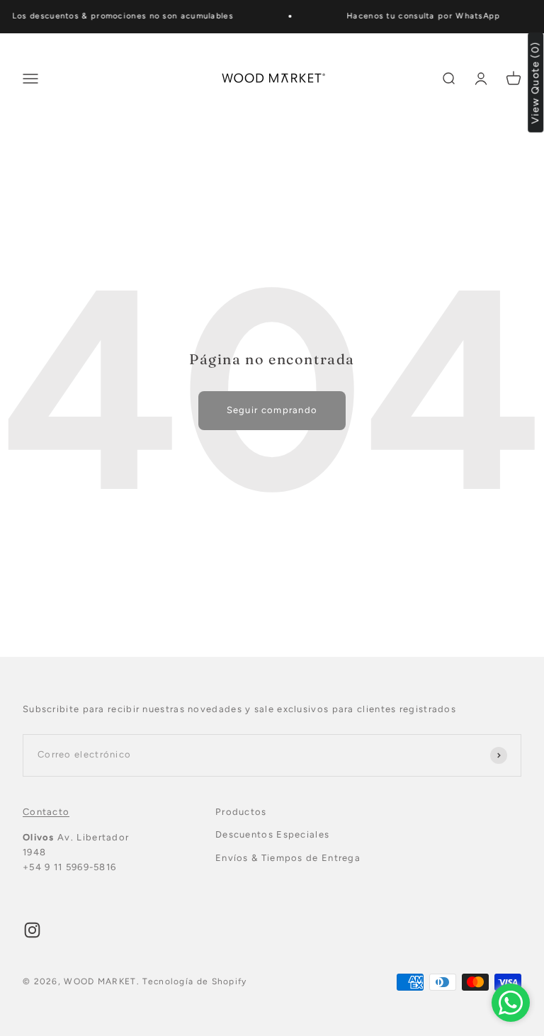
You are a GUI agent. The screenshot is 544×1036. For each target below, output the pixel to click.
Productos (241, 811)
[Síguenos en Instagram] (32, 930)
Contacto (46, 811)
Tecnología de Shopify (194, 981)
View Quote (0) (536, 82)
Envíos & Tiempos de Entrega (288, 857)
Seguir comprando (272, 410)
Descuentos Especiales (272, 834)
